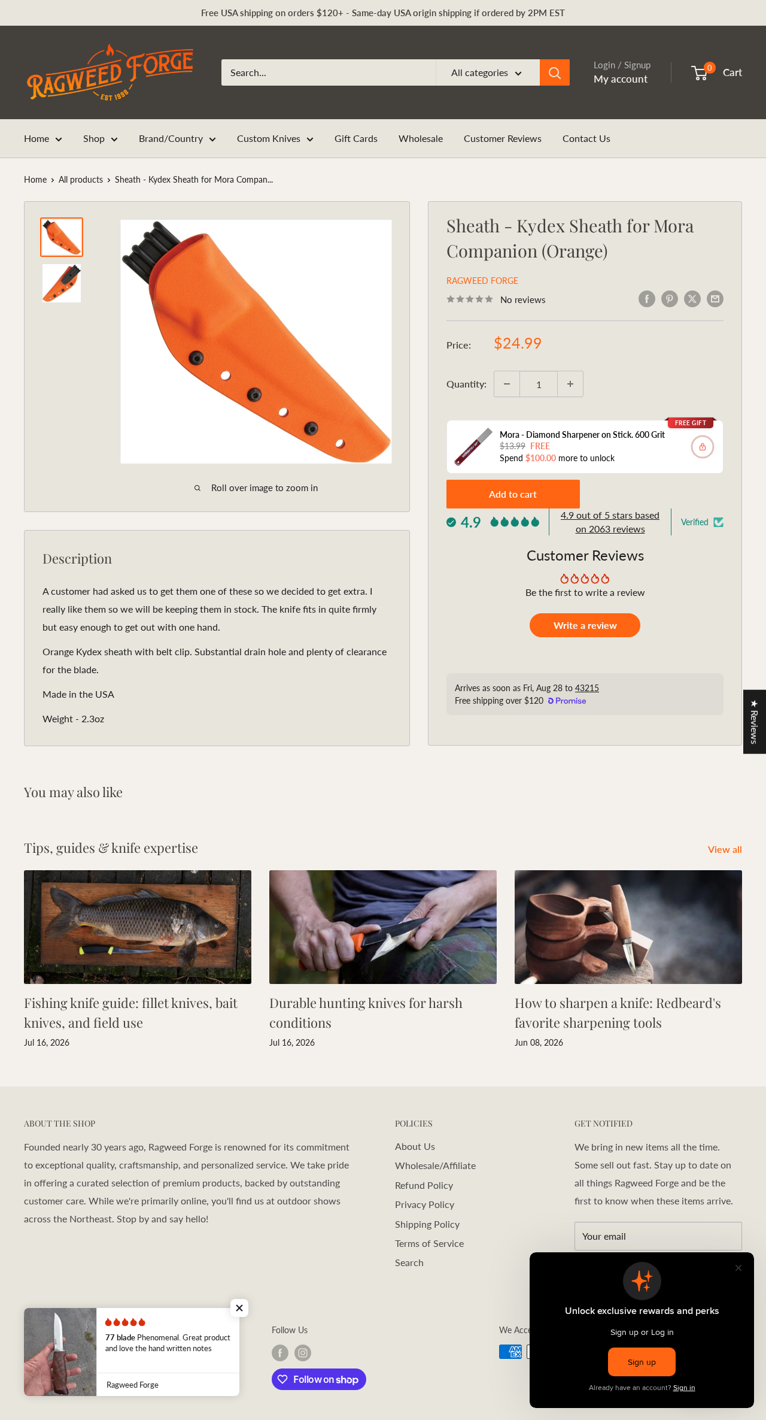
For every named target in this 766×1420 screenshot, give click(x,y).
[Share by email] (715, 298)
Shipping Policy (427, 1224)
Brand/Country (171, 138)
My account (621, 78)
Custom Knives (268, 138)
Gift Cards (356, 138)
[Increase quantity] (570, 383)
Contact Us (586, 138)
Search (409, 1262)
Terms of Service (429, 1243)
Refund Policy (424, 1185)
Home (36, 138)
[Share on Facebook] (647, 298)
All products (81, 179)
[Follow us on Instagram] (302, 1353)
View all (726, 849)
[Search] (555, 72)
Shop (94, 138)
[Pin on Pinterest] (669, 298)
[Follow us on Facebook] (280, 1353)
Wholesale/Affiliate (435, 1165)
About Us (415, 1146)
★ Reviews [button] (755, 721)
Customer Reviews (503, 138)
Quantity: (466, 383)
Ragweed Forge (482, 280)
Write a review (585, 625)
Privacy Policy (424, 1204)
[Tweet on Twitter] (692, 298)
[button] (239, 1308)
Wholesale (421, 138)
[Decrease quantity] (506, 383)
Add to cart (513, 493)
